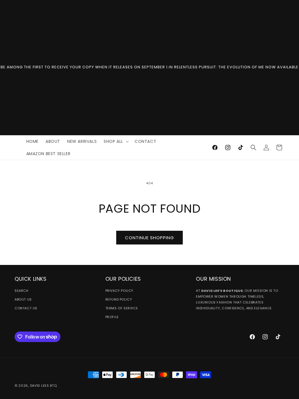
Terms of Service (121, 308)
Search (22, 290)
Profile (112, 317)
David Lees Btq (43, 385)
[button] (115, 141)
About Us (23, 299)
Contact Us (26, 308)
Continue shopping (149, 238)
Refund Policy (118, 299)
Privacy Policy (119, 290)
